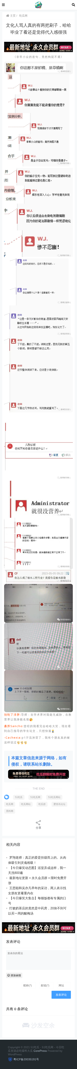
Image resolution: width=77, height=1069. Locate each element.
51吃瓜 (19, 797)
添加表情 (15, 975)
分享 (38, 827)
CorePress (40, 1050)
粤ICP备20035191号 (26, 1059)
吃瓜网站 (26, 804)
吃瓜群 (42, 804)
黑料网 (9, 811)
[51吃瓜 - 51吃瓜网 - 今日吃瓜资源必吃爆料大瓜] (38, 4)
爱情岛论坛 (59, 804)
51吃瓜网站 (54, 797)
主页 (12, 15)
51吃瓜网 (35, 797)
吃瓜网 (23, 15)
